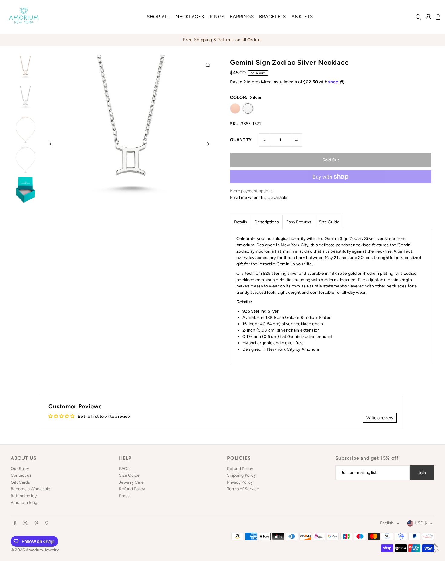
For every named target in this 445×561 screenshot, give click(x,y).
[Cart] (438, 17)
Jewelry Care (131, 482)
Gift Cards (20, 482)
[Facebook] (15, 523)
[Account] (428, 16)
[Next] (208, 144)
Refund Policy (132, 488)
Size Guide (329, 222)
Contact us (21, 475)
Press (124, 495)
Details (240, 222)
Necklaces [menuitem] (190, 16)
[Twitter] (25, 523)
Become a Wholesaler (31, 488)
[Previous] (51, 144)
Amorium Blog (24, 502)
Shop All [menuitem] (158, 16)
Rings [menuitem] (217, 16)
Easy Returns (298, 222)
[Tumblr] (46, 523)
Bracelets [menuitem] (272, 16)
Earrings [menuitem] (242, 16)
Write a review (379, 417)
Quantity (241, 139)
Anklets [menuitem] (302, 16)
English (387, 523)
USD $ (421, 523)
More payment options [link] (251, 190)
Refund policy (24, 495)
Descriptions (267, 222)
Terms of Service (243, 488)
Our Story (20, 468)
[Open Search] (418, 17)
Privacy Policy (240, 482)
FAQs (124, 468)
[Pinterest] (36, 523)
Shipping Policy (241, 475)
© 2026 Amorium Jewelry (35, 550)
